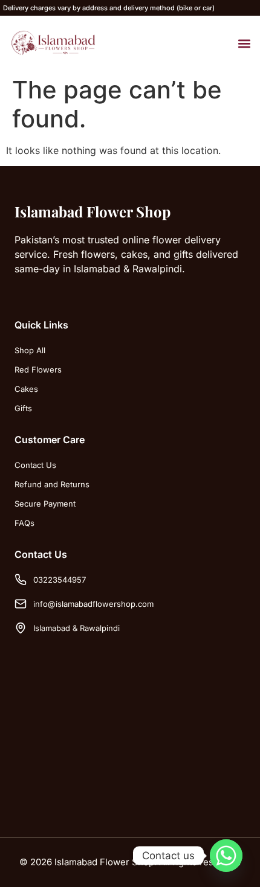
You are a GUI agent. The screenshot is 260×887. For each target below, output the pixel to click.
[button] (244, 43)
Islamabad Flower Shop (93, 211)
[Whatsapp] (226, 855)
